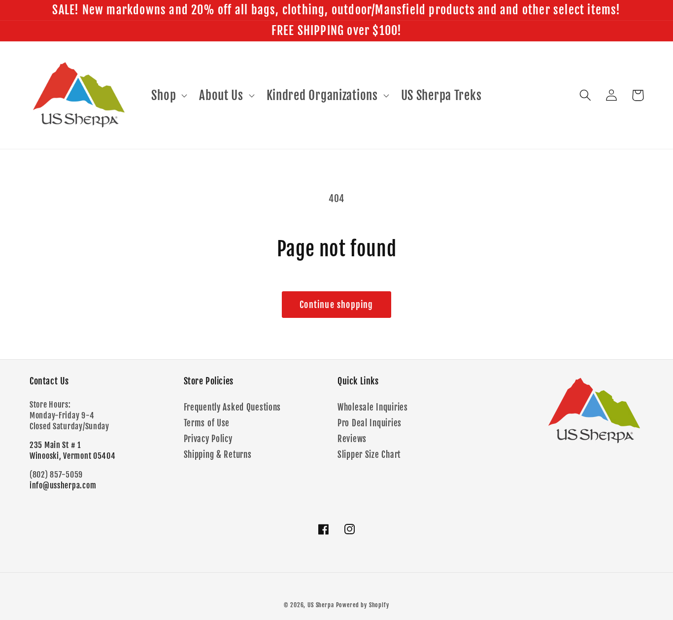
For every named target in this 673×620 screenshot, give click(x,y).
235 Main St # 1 (55, 445)
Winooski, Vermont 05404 (73, 456)
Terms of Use (207, 423)
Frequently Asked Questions (232, 407)
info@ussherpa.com (63, 485)
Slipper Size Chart (369, 454)
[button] (168, 95)
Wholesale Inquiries (372, 407)
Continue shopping (336, 304)
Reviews (352, 439)
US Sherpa (320, 605)
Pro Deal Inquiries (369, 423)
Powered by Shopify (362, 605)
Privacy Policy (208, 439)
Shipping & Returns (218, 454)
